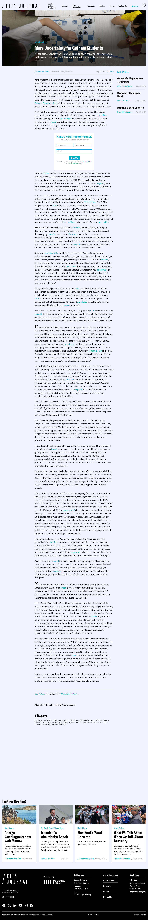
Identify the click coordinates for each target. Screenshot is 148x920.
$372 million (69, 221)
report (100, 183)
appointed (69, 343)
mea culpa (71, 266)
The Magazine (77, 6)
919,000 (45, 173)
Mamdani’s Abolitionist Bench (129, 94)
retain (63, 587)
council (77, 244)
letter (37, 298)
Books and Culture (81, 889)
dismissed (70, 379)
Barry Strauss (9, 828)
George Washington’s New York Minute (130, 80)
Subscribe (123, 6)
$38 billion (102, 115)
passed (66, 305)
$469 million (103, 221)
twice (54, 121)
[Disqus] (74, 761)
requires (75, 552)
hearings (73, 234)
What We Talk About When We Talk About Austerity (128, 837)
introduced (82, 301)
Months (51, 234)
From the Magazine (13, 859)
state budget (66, 118)
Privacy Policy (87, 162)
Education (69, 72)
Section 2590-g (95, 350)
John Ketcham (41, 42)
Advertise (133, 880)
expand (78, 389)
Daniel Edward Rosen (56, 828)
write (73, 655)
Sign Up (74, 158)
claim (77, 288)
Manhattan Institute (69, 694)
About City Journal (110, 875)
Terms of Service (74, 163)
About (111, 6)
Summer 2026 (28, 859)
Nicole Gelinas (119, 828)
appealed (55, 560)
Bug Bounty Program (138, 892)
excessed (104, 259)
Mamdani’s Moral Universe (130, 107)
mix (55, 205)
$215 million (90, 201)
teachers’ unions (52, 252)
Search (65, 6)
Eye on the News (48, 859)
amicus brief (69, 509)
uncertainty (57, 570)
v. (46, 102)
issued (54, 449)
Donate (135, 6)
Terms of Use (135, 889)
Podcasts (91, 6)
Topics (102, 6)
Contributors (108, 880)
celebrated (101, 269)
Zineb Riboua (82, 828)
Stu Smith (44, 828)
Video (76, 892)
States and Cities (57, 72)
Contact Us (107, 897)
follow (94, 616)
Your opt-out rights (140, 914)
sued (92, 310)
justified (76, 227)
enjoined (54, 541)
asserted (38, 313)
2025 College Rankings (52, 6)
